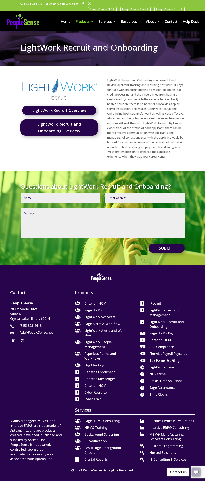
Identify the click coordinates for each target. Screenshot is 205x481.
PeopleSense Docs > (169, 9)
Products (82, 22)
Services (105, 22)
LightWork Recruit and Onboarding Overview (59, 127)
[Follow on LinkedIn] (13, 340)
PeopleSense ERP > (102, 9)
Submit (166, 248)
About (151, 22)
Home (65, 22)
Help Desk (191, 22)
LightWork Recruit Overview (59, 110)
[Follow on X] (22, 340)
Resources (129, 22)
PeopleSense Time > (135, 9)
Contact (171, 22)
